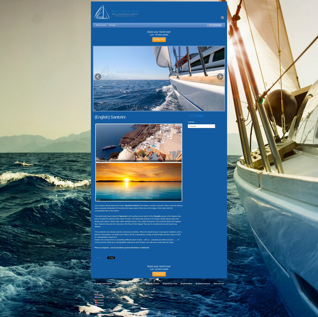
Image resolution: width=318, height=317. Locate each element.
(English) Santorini (203, 284)
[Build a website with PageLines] (159, 313)
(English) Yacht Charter (103, 284)
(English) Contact (152, 284)
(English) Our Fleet (170, 284)
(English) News (186, 284)
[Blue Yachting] (159, 12)
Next (220, 76)
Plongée (112, 25)
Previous (98, 76)
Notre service (101, 25)
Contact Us (159, 40)
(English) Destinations (124, 284)
